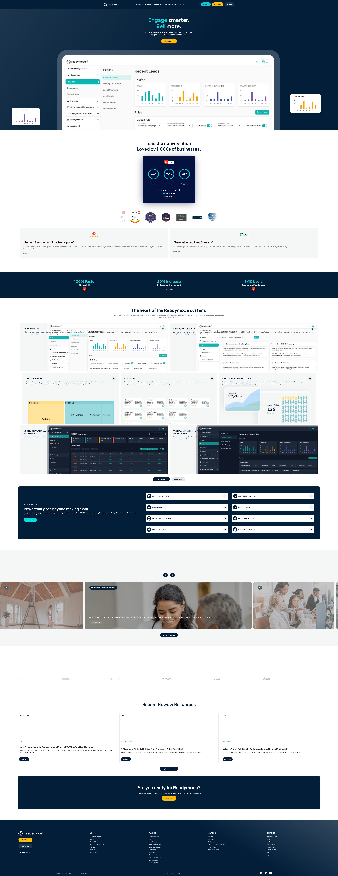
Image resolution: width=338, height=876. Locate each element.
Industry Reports (271, 844)
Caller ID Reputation (155, 857)
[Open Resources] (162, 4)
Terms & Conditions (84, 873)
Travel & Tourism (212, 847)
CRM (150, 839)
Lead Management (34, 378)
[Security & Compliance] (312, 329)
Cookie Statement (70, 873)
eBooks (268, 842)
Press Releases (270, 847)
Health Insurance (212, 842)
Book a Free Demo (154, 862)
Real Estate (211, 836)
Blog (21, 715)
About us (93, 833)
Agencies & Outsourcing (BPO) (216, 844)
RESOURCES (270, 833)
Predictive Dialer (31, 328)
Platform (153, 833)
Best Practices (125, 741)
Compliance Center (271, 836)
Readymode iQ (153, 855)
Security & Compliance (184, 328)
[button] (165, 575)
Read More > (169, 289)
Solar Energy (211, 839)
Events (92, 839)
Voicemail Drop (153, 860)
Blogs (268, 839)
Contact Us (93, 852)
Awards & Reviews (95, 836)
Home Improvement (213, 849)
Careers (92, 847)
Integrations (152, 849)
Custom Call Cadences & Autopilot (189, 432)
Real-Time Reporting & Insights (236, 378)
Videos (268, 852)
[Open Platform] (142, 4)
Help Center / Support (272, 855)
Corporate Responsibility (97, 844)
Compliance (26, 715)
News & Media (94, 842)
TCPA (20, 741)
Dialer (131, 741)
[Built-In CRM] (212, 378)
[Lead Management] (113, 378)
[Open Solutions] (152, 4)
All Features (152, 852)
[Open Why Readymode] (177, 4)
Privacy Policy (59, 873)
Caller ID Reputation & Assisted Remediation (44, 432)
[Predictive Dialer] (163, 329)
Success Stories (271, 849)
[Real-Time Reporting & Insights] (310, 378)
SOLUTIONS (212, 833)
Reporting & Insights (155, 844)
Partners (92, 849)
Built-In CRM (130, 378)
